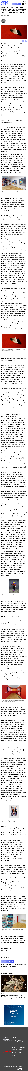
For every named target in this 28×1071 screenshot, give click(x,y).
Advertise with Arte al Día (17, 1042)
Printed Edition (14, 1037)
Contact (13, 1039)
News (2, 993)
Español (25, 1)
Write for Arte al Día (16, 1040)
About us (13, 1036)
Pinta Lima (15, 1049)
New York (4, 950)
